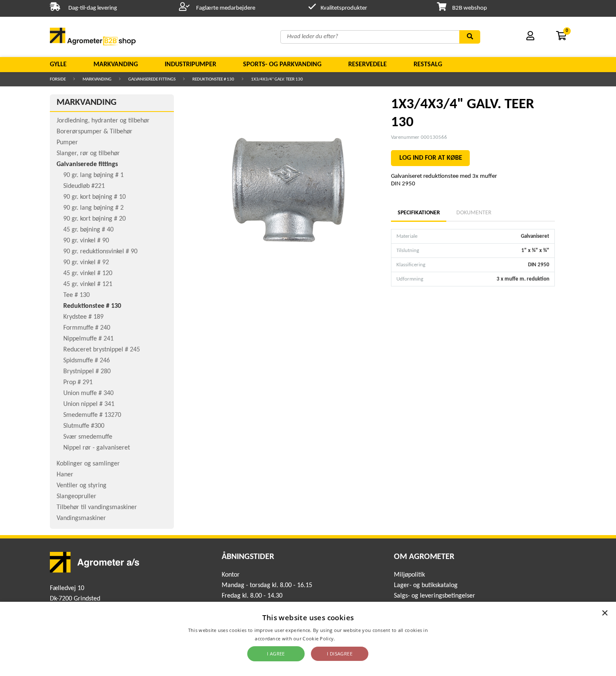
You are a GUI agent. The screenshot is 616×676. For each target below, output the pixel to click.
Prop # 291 (78, 382)
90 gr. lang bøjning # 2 (93, 208)
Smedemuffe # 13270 (92, 415)
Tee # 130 (76, 295)
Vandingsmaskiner (81, 518)
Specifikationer (419, 213)
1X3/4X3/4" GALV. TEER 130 (277, 79)
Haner (65, 474)
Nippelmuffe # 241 (88, 338)
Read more (348, 638)
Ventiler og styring (81, 485)
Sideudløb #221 (84, 186)
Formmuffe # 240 (86, 328)
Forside (58, 79)
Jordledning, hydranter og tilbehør (103, 120)
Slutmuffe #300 (83, 426)
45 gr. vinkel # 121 (87, 284)
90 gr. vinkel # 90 (86, 240)
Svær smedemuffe (87, 437)
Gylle (58, 64)
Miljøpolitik (409, 575)
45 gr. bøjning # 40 (88, 229)
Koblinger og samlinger (88, 463)
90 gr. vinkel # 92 (86, 262)
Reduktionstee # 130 (213, 79)
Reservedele (367, 64)
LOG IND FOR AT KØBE (430, 158)
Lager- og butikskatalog (426, 585)
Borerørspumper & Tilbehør (94, 131)
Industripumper (190, 64)
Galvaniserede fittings (152, 79)
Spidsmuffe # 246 (86, 360)
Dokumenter (474, 213)
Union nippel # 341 (88, 404)
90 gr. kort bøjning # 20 (94, 219)
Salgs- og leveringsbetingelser (434, 596)
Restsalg (428, 64)
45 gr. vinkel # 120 (87, 273)
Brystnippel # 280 (87, 371)
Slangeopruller (76, 496)
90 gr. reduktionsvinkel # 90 (100, 251)
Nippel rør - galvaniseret (96, 448)
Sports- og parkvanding (282, 64)
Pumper (67, 142)
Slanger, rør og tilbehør (88, 153)
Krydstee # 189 (83, 317)
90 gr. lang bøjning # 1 (93, 175)
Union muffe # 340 (88, 393)
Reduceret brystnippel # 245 (101, 349)
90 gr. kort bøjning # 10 (94, 197)
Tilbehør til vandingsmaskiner (97, 507)
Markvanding (115, 64)
